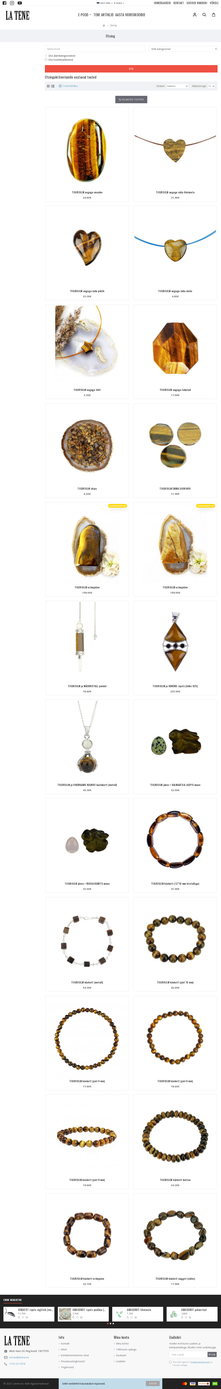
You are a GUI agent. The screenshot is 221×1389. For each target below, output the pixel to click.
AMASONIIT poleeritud (193, 1310)
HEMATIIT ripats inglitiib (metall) (35, 1310)
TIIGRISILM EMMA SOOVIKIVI (175, 488)
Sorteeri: (161, 86)
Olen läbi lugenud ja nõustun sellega (192, 1363)
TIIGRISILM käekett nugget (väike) (175, 1278)
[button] (107, 1323)
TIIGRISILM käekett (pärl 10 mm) (175, 982)
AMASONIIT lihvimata (139, 1310)
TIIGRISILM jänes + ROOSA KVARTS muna (87, 883)
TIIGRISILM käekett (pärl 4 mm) (87, 1081)
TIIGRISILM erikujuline (87, 587)
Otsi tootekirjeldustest (60, 59)
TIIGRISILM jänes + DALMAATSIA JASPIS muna (175, 784)
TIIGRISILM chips (87, 488)
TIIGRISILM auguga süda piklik (87, 290)
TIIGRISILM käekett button (175, 1179)
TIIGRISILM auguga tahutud (175, 389)
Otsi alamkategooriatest (61, 55)
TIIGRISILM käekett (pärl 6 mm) (175, 1081)
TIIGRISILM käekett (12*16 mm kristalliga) (175, 883)
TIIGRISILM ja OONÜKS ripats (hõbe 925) (175, 686)
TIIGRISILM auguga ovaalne (87, 192)
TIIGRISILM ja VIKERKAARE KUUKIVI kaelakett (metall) (87, 784)
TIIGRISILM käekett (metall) (87, 982)
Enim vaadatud (12, 1300)
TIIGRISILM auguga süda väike (175, 290)
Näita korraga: (199, 86)
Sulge (153, 1383)
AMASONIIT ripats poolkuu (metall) (90, 1310)
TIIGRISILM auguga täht (87, 389)
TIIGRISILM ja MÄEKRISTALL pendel (87, 686)
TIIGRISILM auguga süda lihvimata (175, 192)
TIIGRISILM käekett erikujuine (87, 1278)
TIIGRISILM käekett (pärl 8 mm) (87, 1179)
